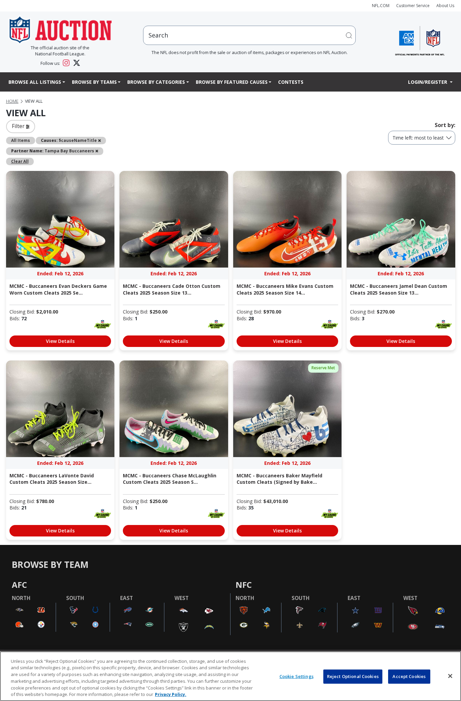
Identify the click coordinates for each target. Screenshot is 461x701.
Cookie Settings (296, 676)
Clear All (20, 161)
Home (12, 101)
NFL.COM (380, 5)
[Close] (450, 676)
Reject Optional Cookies (353, 676)
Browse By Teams (94, 82)
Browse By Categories (156, 82)
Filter (19, 126)
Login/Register (428, 82)
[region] (230, 676)
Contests (290, 82)
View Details (60, 341)
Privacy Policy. (170, 694)
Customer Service (413, 5)
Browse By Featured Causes (232, 82)
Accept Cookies (409, 676)
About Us (445, 5)
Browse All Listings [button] (34, 82)
